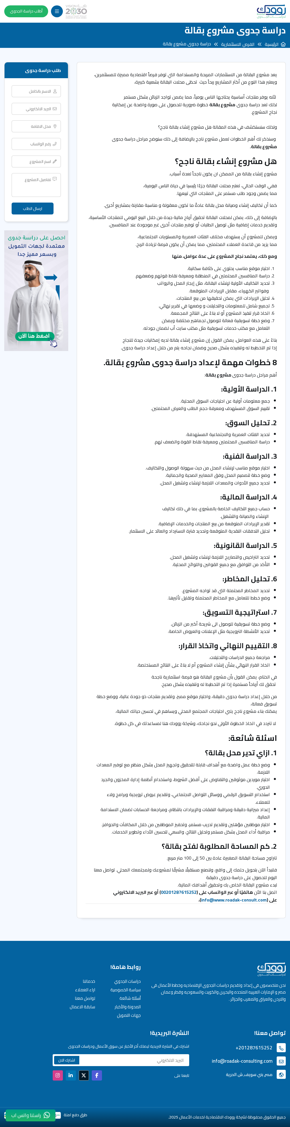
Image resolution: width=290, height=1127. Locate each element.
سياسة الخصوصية (125, 990)
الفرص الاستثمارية (238, 44)
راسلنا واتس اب (26, 1115)
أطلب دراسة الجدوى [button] (26, 11)
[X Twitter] (84, 1075)
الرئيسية (272, 44)
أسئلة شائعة (130, 998)
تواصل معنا (85, 998)
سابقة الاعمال (82, 1007)
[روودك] (271, 11)
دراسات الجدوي (127, 981)
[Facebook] (97, 1075)
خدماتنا (89, 981)
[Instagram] (58, 1075)
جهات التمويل (129, 1015)
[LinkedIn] (71, 1075)
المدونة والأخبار (128, 1007)
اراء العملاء (85, 990)
